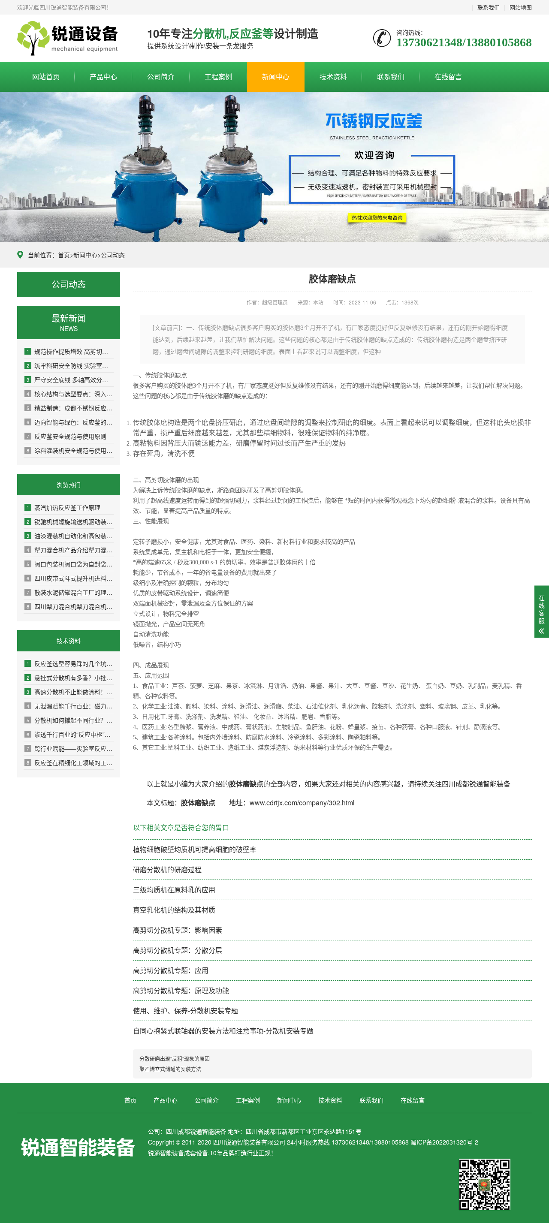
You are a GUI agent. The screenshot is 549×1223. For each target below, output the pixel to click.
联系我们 (488, 7)
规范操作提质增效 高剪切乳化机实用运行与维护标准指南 (70, 351)
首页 (64, 254)
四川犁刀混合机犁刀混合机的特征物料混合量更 (70, 606)
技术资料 (333, 76)
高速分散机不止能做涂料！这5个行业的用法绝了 (70, 691)
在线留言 (448, 76)
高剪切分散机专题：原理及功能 (181, 990)
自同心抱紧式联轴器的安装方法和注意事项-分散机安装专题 (223, 1031)
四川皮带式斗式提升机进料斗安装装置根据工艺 (70, 578)
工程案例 (218, 76)
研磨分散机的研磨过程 (167, 869)
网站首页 (46, 76)
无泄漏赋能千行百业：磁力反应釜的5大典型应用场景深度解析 (70, 706)
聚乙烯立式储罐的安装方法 (170, 1068)
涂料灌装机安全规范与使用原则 (70, 450)
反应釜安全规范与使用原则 (66, 436)
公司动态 (113, 254)
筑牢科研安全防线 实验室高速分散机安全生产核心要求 (70, 365)
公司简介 (161, 76)
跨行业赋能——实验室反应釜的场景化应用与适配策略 (70, 748)
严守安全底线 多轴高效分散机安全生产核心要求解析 (70, 379)
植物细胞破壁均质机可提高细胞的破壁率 (194, 849)
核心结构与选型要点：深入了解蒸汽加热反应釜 (70, 393)
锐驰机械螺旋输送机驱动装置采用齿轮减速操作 (70, 521)
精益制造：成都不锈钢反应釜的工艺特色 (70, 408)
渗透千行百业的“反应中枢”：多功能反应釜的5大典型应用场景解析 (70, 734)
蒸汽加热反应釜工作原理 (63, 507)
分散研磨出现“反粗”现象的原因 (174, 1058)
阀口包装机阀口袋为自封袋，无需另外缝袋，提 (70, 564)
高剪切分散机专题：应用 (170, 970)
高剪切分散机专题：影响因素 (177, 930)
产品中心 (103, 76)
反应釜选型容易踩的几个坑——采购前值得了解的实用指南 (70, 663)
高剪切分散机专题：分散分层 (177, 950)
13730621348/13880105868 (69, 38)
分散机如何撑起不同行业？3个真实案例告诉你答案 (70, 720)
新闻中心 (276, 76)
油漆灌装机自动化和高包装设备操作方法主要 (70, 535)
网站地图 (521, 7)
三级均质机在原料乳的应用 (174, 890)
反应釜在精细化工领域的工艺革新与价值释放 (70, 762)
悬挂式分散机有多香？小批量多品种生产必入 (70, 677)
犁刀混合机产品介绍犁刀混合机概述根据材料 (70, 549)
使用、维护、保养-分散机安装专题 (185, 1010)
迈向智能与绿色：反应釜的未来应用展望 (70, 422)
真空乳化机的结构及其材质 (174, 910)
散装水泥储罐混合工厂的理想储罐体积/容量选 (70, 592)
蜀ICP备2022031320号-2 (444, 1142)
